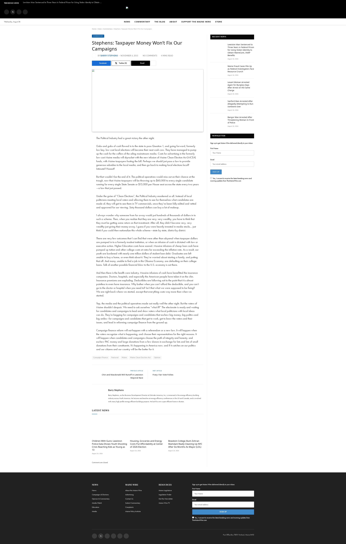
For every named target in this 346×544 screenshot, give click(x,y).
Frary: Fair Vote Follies (163, 374)
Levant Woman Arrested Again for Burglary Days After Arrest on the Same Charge (239, 86)
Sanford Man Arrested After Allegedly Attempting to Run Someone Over (240, 104)
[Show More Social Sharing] (153, 63)
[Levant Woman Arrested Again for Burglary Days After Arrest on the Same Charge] (217, 86)
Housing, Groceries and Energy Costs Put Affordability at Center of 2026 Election (146, 444)
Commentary (142, 21)
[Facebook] (82, 145)
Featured (114, 358)
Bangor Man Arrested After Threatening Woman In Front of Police (241, 120)
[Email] (82, 166)
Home (94, 29)
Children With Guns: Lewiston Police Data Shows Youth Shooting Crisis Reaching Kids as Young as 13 (109, 445)
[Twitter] (82, 152)
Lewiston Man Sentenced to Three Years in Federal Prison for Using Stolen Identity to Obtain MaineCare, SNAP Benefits (63, 2)
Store (218, 21)
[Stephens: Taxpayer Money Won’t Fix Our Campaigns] (147, 100)
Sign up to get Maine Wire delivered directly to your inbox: (231, 143)
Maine (124, 358)
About (173, 21)
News (127, 21)
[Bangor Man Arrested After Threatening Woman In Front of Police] (217, 121)
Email (212, 159)
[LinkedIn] (82, 159)
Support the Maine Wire (196, 21)
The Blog (159, 21)
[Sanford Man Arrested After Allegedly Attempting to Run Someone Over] (217, 105)
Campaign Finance (100, 358)
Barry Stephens (109, 56)
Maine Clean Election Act (140, 358)
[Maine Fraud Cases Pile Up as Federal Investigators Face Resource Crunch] (217, 70)
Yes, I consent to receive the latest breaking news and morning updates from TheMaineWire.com (231, 179)
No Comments (150, 56)
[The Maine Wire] (173, 11)
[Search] (341, 22)
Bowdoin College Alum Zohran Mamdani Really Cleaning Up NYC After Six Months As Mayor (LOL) (185, 444)
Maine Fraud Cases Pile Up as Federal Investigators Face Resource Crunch (241, 69)
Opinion (157, 358)
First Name (214, 148)
